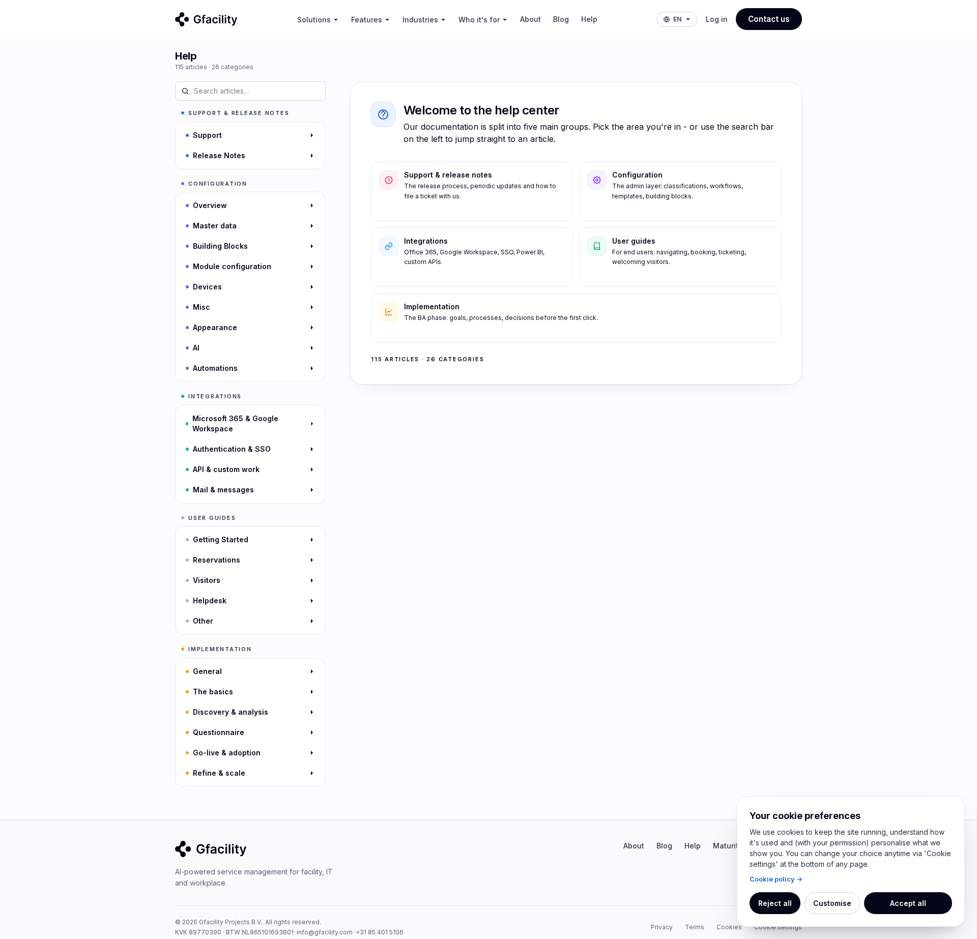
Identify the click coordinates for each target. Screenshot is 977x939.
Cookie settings (778, 927)
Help (589, 19)
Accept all (908, 903)
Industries (420, 19)
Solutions (314, 19)
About (530, 19)
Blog (561, 19)
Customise (832, 903)
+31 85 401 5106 (380, 932)
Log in (717, 19)
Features (366, 19)
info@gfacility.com (325, 932)
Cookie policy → (776, 879)
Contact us (769, 19)
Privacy (662, 927)
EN (677, 19)
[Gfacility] (206, 19)
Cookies (729, 927)
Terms (694, 927)
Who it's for (479, 19)
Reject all (775, 903)
